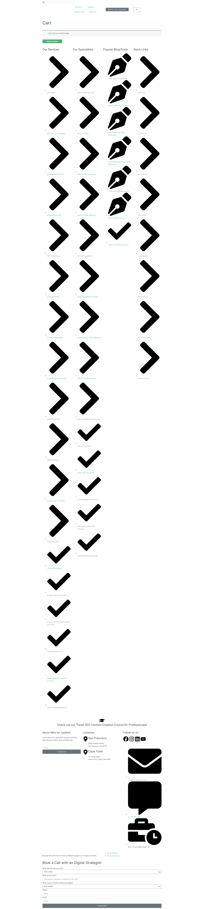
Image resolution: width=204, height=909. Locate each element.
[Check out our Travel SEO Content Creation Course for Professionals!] (102, 720)
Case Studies (80, 12)
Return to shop (52, 41)
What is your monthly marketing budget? (57, 883)
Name (44, 890)
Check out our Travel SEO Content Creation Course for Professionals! (102, 724)
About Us (92, 12)
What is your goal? (49, 875)
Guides (90, 7)
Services (78, 7)
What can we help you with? (52, 868)
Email (44, 897)
